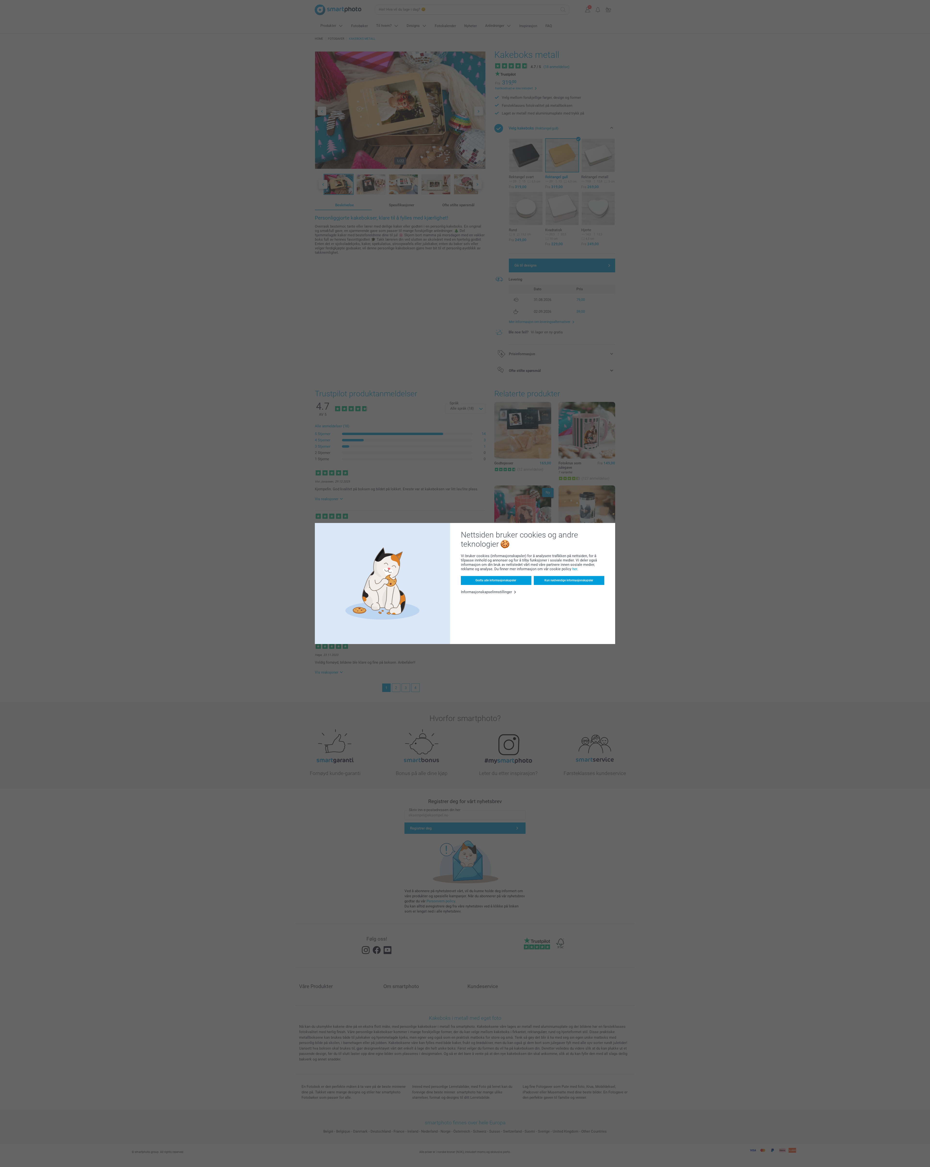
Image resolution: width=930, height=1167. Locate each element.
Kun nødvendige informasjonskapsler (568, 580)
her (574, 569)
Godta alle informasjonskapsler (495, 580)
